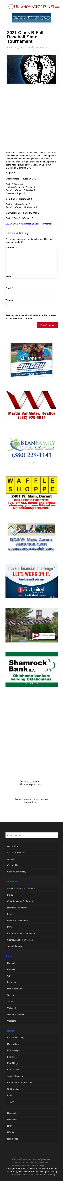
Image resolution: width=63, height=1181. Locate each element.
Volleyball (11, 1008)
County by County (15, 1037)
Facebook (51, 1171)
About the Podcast (16, 852)
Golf (9, 976)
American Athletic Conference (21, 888)
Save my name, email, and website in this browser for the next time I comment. (30, 317)
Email (9, 288)
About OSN (12, 846)
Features (11, 1057)
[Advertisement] (31, 119)
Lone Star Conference (17, 920)
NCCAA (11, 1132)
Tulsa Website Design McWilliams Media (27, 1174)
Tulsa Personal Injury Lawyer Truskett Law (31, 801)
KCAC (10, 914)
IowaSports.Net (21, 1162)
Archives (11, 859)
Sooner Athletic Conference (20, 940)
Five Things (12, 1063)
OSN (25, 47)
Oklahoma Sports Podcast (19, 1082)
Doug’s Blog (13, 1044)
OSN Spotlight (14, 1089)
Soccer (10, 995)
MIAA (10, 927)
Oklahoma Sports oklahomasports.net (30, 783)
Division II (12, 1119)
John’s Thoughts (15, 1076)
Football (11, 969)
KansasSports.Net (41, 1159)
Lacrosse (11, 982)
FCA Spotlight (13, 1050)
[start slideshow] (26, 374)
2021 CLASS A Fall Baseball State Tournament (29, 224)
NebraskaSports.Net (41, 1165)
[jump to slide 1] (30, 374)
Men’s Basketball (15, 989)
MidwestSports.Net (21, 1165)
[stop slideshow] (37, 374)
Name (9, 276)
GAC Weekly (13, 1070)
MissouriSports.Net (39, 1162)
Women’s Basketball (16, 1014)
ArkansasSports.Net (21, 1159)
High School (13, 1139)
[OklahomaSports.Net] (31, 6)
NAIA (9, 1126)
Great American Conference (20, 901)
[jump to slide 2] (33, 374)
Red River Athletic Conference (21, 933)
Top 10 (10, 1102)
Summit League (14, 946)
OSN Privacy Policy (16, 872)
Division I (11, 1113)
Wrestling (11, 1021)
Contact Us (12, 865)
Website (9, 300)
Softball (10, 1001)
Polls (9, 1095)
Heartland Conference (17, 908)
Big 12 (10, 895)
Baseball (11, 963)
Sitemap (51, 1174)
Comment (11, 247)
